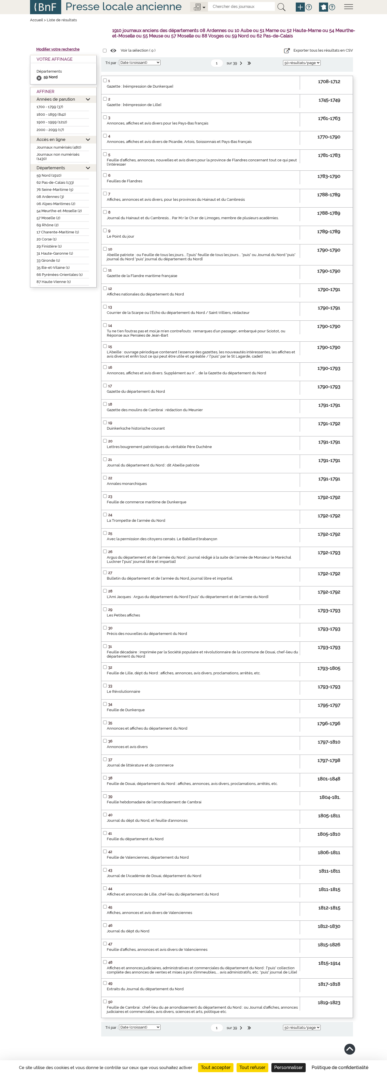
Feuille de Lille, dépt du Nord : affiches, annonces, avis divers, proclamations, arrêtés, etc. (184, 673)
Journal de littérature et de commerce (140, 765)
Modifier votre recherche (58, 49)
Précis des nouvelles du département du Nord (147, 634)
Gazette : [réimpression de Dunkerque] (140, 86)
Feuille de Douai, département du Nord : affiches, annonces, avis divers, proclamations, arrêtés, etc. (192, 784)
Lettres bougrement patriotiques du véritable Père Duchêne (159, 447)
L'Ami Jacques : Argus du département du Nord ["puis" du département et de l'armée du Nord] (187, 597)
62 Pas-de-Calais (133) (55, 182)
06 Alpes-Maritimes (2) (56, 204)
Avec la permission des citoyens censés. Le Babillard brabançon (162, 539)
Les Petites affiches (123, 615)
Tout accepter (216, 1067)
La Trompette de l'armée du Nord (136, 520)
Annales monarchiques (127, 483)
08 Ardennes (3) (50, 197)
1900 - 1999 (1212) (52, 122)
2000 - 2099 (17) (50, 130)
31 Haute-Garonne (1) (55, 253)
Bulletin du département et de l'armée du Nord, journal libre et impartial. (170, 578)
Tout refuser (252, 1067)
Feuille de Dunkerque (126, 710)
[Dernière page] (250, 63)
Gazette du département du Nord (136, 391)
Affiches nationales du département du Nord (145, 294)
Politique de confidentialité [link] (340, 1067)
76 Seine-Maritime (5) (55, 189)
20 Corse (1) (47, 239)
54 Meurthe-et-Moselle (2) (59, 211)
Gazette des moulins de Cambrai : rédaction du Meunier (155, 410)
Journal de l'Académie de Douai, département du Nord (154, 876)
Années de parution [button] (56, 99)
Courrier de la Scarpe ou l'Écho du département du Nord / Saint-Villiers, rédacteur (178, 313)
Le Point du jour (120, 236)
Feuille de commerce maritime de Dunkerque (146, 502)
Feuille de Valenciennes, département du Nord (148, 857)
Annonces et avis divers (127, 747)
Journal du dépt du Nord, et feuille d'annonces (147, 820)
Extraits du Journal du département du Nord (145, 989)
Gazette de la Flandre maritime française (142, 276)
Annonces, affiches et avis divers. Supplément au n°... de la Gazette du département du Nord (186, 373)
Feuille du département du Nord (135, 839)
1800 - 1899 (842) (51, 114)
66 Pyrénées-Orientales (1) (60, 275)
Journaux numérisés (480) (59, 147)
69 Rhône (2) (48, 225)
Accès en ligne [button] (51, 139)
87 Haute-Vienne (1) (54, 282)
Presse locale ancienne (123, 6)
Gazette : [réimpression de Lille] (134, 105)
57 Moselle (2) (48, 218)
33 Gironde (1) (48, 260)
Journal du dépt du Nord (128, 931)
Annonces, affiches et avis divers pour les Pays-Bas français (157, 123)
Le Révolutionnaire (123, 691)
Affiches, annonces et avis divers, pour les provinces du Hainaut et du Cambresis (176, 199)
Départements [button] (51, 167)
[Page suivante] (241, 63)
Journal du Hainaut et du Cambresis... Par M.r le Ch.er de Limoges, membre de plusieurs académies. (193, 218)
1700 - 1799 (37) (50, 107)
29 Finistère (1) (49, 246)
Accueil (36, 20)
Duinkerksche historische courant (136, 428)
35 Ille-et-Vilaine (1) (53, 267)
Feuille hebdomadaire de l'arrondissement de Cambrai (154, 802)
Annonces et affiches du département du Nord (147, 728)
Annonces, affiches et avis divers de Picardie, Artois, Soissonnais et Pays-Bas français (179, 142)
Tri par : (111, 63)
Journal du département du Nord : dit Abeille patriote (153, 465)
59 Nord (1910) (49, 175)
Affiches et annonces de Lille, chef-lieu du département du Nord (163, 894)
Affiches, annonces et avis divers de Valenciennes (149, 913)
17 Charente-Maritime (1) (58, 232)
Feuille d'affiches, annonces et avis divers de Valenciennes (157, 949)
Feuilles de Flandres (124, 181)
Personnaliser (288, 1067)
